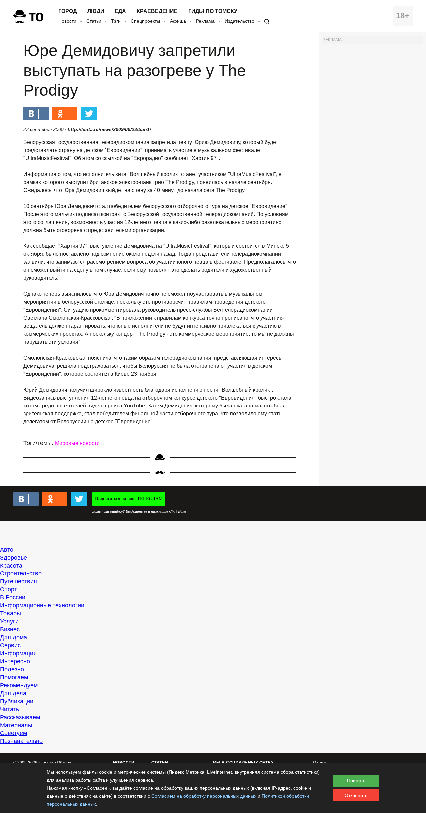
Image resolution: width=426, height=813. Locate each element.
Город (67, 11)
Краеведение (157, 11)
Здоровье (13, 557)
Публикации (16, 701)
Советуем (13, 733)
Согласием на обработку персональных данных (203, 796)
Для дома (13, 637)
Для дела (13, 693)
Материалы (16, 725)
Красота (11, 565)
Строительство (21, 573)
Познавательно (21, 741)
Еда (120, 11)
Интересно (15, 661)
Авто (6, 549)
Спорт (8, 589)
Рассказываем (20, 717)
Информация (18, 653)
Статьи (93, 21)
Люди (95, 11)
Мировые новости (77, 443)
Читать (9, 709)
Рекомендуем (19, 685)
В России (12, 597)
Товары (10, 613)
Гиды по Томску (212, 11)
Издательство (239, 21)
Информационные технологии (42, 605)
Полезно (12, 669)
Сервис (10, 645)
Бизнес (10, 629)
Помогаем (14, 677)
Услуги (9, 621)
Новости (67, 21)
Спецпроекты (145, 21)
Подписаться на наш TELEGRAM (129, 498)
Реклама (205, 21)
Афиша (178, 21)
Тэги (116, 21)
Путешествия (18, 581)
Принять (356, 780)
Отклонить (356, 795)
